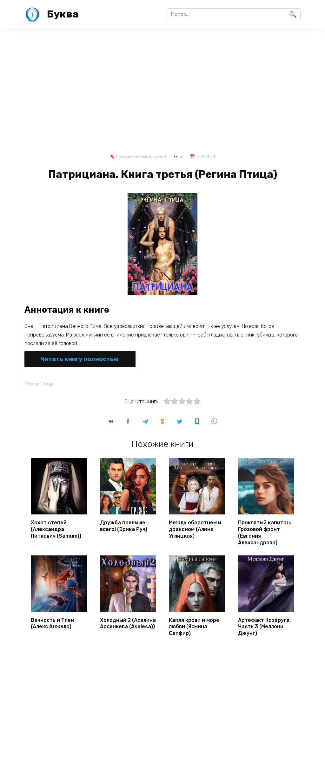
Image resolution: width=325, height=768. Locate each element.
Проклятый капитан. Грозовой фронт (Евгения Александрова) (264, 532)
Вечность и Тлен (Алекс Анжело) (52, 623)
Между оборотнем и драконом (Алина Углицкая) (195, 529)
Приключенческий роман (141, 156)
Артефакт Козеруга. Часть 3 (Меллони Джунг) (264, 626)
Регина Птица (38, 384)
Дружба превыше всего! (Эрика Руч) (123, 526)
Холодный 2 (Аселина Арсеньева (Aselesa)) (128, 623)
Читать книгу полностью (79, 359)
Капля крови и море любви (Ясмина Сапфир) (194, 626)
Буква (62, 14)
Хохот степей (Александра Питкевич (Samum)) (56, 529)
